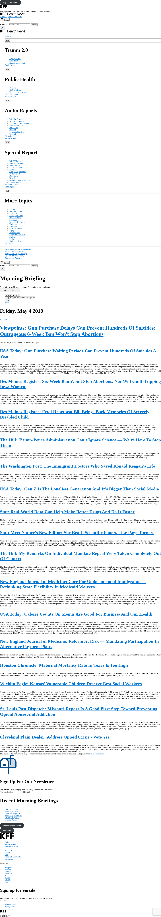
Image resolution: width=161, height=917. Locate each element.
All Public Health (11, 94)
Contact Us (9, 859)
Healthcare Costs (15, 211)
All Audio (8, 136)
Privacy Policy (10, 907)
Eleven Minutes (15, 182)
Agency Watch (15, 59)
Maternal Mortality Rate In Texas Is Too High (64, 665)
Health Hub (13, 128)
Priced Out (13, 170)
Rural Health (14, 226)
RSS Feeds (7, 830)
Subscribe (3, 17)
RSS (6, 882)
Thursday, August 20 (12, 813)
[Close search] (2, 28)
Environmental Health (17, 92)
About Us (8, 850)
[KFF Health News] (12, 15)
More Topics (9, 187)
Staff (6, 855)
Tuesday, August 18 (12, 818)
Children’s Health (16, 241)
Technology (13, 224)
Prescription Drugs (16, 216)
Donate (19, 17)
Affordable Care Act (17, 235)
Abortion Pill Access (12, 258)
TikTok (7, 880)
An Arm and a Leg (16, 126)
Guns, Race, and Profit (17, 172)
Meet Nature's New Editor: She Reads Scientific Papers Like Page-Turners (77, 532)
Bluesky (8, 878)
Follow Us (12, 17)
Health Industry (15, 218)
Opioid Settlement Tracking (19, 180)
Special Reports (10, 138)
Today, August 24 (11, 809)
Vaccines (12, 88)
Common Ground (16, 163)
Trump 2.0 (8, 36)
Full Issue (3, 319)
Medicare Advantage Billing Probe (18, 249)
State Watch (13, 61)
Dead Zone (13, 176)
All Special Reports (12, 184)
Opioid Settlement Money (14, 256)
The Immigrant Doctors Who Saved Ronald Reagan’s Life (77, 466)
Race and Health (15, 228)
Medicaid (12, 239)
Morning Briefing (11, 846)
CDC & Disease (15, 90)
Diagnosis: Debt (15, 165)
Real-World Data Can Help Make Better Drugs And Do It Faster (67, 511)
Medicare (12, 237)
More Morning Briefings (12, 825)
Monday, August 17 (12, 820)
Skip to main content (10, 3)
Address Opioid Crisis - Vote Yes (54, 736)
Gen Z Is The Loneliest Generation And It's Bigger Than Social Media (79, 488)
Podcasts (8, 842)
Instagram (8, 867)
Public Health (10, 65)
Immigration (14, 220)
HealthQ (12, 130)
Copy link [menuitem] (9, 298)
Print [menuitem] (7, 300)
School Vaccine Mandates (14, 252)
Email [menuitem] (7, 302)
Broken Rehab (14, 174)
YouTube (8, 869)
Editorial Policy (10, 904)
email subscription (97, 754)
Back (7, 40)
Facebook (8, 873)
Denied (12, 178)
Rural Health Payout (17, 63)
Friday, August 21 (11, 811)
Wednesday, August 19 (13, 816)
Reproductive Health (17, 222)
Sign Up (26, 792)
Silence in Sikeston (16, 132)
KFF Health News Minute (19, 123)
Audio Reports (10, 96)
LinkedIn (8, 871)
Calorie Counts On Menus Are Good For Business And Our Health (76, 614)
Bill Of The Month (16, 161)
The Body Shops (15, 167)
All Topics (8, 243)
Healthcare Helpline (16, 121)
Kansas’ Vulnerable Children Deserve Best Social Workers (71, 683)
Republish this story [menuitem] (12, 295)
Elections (12, 209)
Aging (11, 231)
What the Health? (15, 119)
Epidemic (13, 134)
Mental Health (14, 233)
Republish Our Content (13, 857)
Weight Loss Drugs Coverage (16, 254)
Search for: (4, 25)
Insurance (13, 214)
